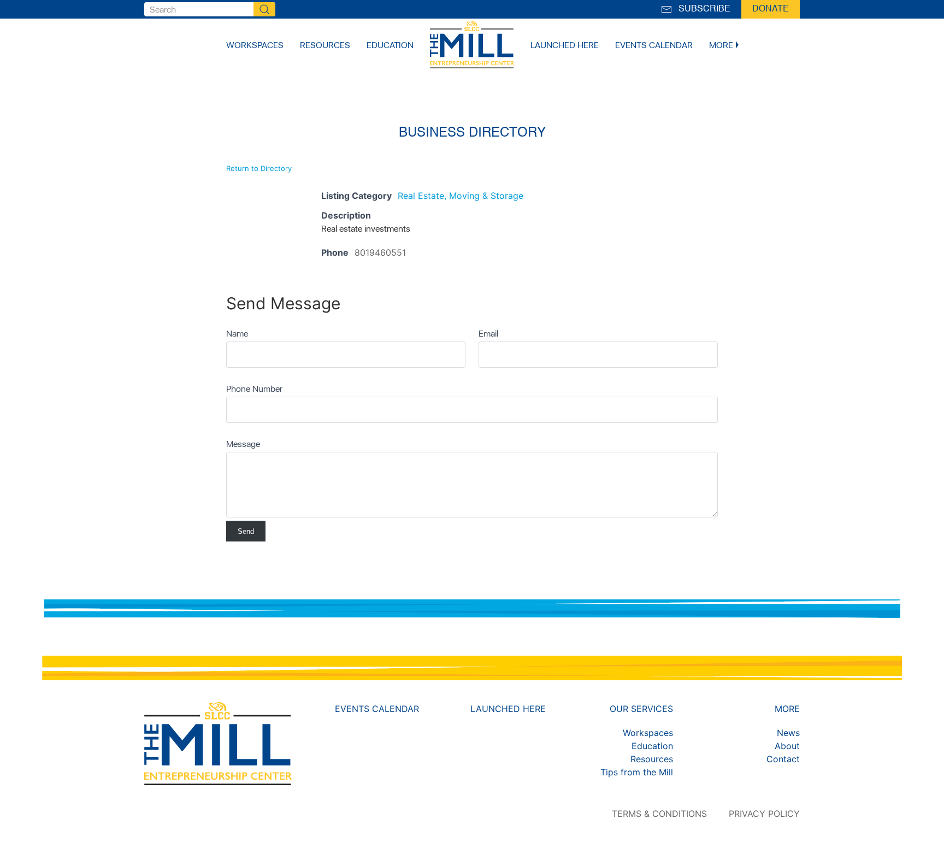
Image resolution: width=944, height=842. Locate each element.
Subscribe (702, 9)
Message (243, 444)
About (787, 745)
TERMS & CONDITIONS (659, 813)
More (721, 45)
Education (390, 45)
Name (237, 333)
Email (488, 333)
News (788, 732)
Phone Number (254, 388)
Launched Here (564, 45)
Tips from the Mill (636, 772)
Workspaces (255, 45)
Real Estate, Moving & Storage (460, 195)
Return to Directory (259, 168)
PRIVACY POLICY (764, 813)
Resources (325, 45)
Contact (783, 758)
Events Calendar (654, 45)
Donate (770, 9)
